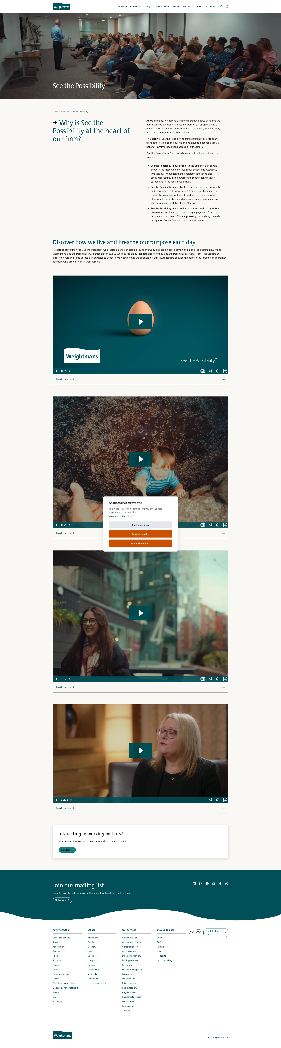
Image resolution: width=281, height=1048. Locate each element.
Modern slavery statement (65, 988)
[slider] (133, 371)
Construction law (130, 946)
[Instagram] (201, 883)
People (176, 6)
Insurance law (128, 978)
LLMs (55, 997)
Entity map (57, 1001)
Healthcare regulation (132, 969)
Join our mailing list (166, 960)
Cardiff (91, 942)
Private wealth (129, 983)
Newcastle (93, 974)
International (136, 6)
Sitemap (56, 992)
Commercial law (129, 937)
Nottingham (93, 978)
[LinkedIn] (194, 883)
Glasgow (92, 946)
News (159, 951)
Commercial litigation (132, 942)
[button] (62, 900)
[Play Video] (56, 371)
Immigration (127, 974)
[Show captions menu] (202, 371)
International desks (97, 983)
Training (126, 1010)
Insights (149, 6)
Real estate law (129, 988)
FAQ (159, 942)
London (91, 965)
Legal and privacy (61, 937)
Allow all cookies (140, 543)
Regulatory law (129, 992)
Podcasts (161, 956)
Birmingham (93, 937)
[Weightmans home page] (62, 1035)
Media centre (162, 6)
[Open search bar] (219, 6)
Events (160, 937)
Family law (127, 965)
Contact (56, 969)
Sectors (56, 951)
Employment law (130, 960)
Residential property (132, 997)
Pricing (56, 978)
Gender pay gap (61, 974)
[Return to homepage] (61, 6)
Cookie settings (140, 525)
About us (187, 6)
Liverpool (92, 960)
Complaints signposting (64, 983)
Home (55, 111)
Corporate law (129, 951)
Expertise (122, 6)
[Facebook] (207, 883)
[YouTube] (213, 883)
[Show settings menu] (217, 371)
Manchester (93, 969)
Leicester (92, 956)
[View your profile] (227, 6)
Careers (199, 6)
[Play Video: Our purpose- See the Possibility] (140, 321)
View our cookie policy (120, 516)
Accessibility (59, 946)
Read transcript (65, 379)
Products (57, 960)
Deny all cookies (140, 534)
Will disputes (128, 1001)
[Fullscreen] (224, 371)
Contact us (211, 6)
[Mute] (210, 371)
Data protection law (131, 956)
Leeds (91, 951)
